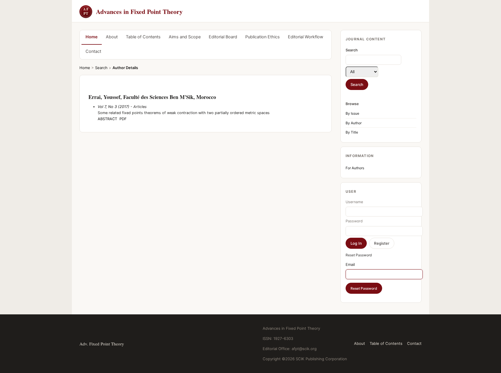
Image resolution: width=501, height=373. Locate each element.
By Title (352, 132)
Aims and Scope (185, 36)
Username (354, 202)
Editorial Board (223, 36)
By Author (354, 123)
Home (92, 36)
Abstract (107, 119)
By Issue (352, 113)
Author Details (125, 67)
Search (101, 67)
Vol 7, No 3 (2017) (113, 106)
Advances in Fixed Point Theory (133, 11)
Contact (93, 51)
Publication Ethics (262, 36)
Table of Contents (143, 36)
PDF (123, 119)
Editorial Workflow (305, 36)
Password (354, 221)
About (112, 36)
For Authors (355, 168)
